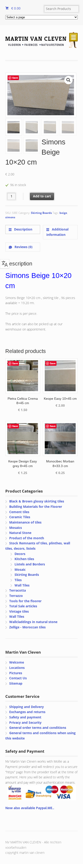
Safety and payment (25, 717)
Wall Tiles (22, 585)
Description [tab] (22, 229)
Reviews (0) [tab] (23, 247)
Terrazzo (16, 595)
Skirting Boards (41, 213)
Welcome (16, 662)
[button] (68, 80)
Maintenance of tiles (25, 522)
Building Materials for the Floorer (35, 506)
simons (10, 217)
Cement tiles (19, 512)
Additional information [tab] (57, 232)
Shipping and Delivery (26, 707)
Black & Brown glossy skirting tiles (36, 501)
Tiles (18, 580)
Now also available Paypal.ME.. (29, 808)
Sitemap (15, 683)
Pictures (15, 673)
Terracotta (17, 590)
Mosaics (15, 527)
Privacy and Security (25, 722)
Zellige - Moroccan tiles (27, 627)
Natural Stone (20, 532)
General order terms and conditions (37, 727)
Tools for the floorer (25, 601)
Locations (17, 667)
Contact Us (18, 678)
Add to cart (42, 196)
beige (63, 213)
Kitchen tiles (24, 559)
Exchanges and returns (27, 712)
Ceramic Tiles (19, 517)
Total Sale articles (23, 606)
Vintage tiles (19, 611)
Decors (20, 554)
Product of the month (26, 538)
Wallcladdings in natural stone (33, 622)
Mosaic (20, 569)
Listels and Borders (30, 564)
